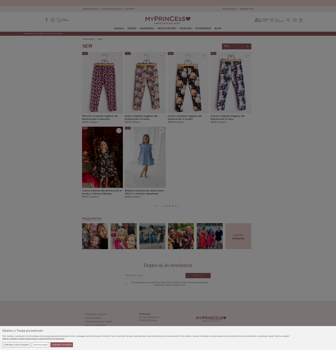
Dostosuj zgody (40, 345)
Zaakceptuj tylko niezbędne (16, 345)
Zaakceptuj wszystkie (62, 345)
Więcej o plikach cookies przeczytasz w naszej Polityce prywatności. (33, 339)
